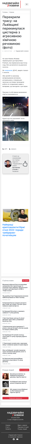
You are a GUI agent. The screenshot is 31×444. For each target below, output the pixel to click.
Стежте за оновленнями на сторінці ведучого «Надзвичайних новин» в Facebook (17, 163)
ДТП (5, 149)
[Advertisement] (15, 191)
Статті (8, 427)
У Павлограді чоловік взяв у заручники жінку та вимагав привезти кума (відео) (15, 344)
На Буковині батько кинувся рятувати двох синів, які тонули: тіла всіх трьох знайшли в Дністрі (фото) (14, 304)
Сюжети (8, 429)
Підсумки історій (23, 427)
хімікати (13, 149)
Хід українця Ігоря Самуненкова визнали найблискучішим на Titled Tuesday (15, 296)
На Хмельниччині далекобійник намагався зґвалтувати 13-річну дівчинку (12, 360)
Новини (11, 12)
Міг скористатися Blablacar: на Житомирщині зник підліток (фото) (19, 390)
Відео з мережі (22, 425)
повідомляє (8, 70)
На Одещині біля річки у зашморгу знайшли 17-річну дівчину (13, 311)
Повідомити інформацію (15, 398)
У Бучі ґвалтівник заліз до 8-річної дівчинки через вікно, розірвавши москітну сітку (13, 319)
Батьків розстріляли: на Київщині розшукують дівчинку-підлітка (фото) (18, 375)
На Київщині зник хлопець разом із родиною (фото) (18, 382)
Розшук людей (22, 429)
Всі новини (25, 280)
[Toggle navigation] (27, 4)
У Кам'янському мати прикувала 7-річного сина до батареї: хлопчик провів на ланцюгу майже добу (15, 328)
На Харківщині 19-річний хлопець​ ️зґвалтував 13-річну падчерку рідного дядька (14, 336)
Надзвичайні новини (22, 51)
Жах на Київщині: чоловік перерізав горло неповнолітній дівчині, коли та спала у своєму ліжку (14, 351)
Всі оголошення (24, 370)
